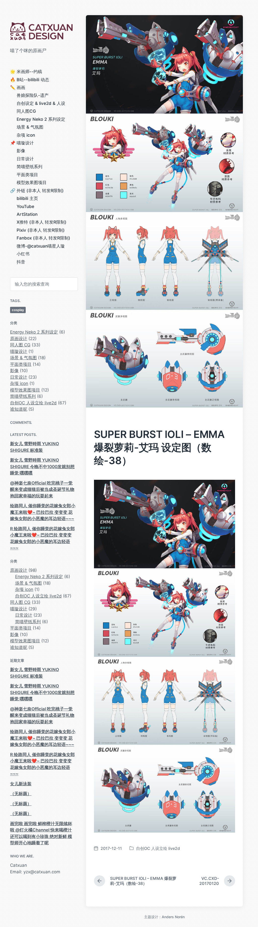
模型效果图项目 (32, 182)
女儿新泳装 (20, 783)
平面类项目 (27, 174)
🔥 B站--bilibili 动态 (29, 79)
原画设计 (18, 338)
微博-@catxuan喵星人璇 (41, 246)
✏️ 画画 (17, 87)
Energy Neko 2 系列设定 (41, 119)
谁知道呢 (18, 409)
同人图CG (26, 111)
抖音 (21, 261)
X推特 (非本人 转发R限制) (41, 222)
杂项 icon (26, 135)
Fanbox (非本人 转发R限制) (43, 238)
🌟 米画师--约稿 (26, 71)
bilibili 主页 (27, 198)
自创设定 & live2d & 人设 (41, 103)
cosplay (18, 310)
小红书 (23, 253)
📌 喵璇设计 (22, 142)
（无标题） (20, 793)
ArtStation (27, 214)
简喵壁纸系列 (29, 166)
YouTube (25, 206)
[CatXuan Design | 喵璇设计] (43, 31)
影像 (21, 150)
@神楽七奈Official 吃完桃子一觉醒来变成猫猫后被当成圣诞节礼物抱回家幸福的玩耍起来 (42, 489)
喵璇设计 (18, 351)
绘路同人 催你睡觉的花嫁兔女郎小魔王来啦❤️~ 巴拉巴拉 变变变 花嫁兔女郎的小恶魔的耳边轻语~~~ (42, 512)
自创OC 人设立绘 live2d (33, 402)
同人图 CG (20, 344)
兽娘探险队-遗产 (33, 95)
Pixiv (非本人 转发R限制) (40, 230)
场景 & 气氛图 (30, 127)
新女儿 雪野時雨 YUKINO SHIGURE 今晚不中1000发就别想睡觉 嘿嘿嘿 (42, 466)
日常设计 (25, 158)
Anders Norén (173, 917)
